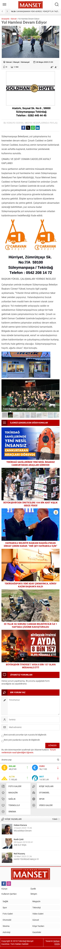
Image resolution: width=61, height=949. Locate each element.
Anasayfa (5, 18)
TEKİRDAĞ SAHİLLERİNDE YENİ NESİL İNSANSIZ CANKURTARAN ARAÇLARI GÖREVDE (30, 463)
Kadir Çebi (19, 839)
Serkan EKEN (56, 942)
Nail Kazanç (19, 853)
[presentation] (2, 11)
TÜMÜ (54, 819)
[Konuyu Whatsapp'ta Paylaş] (33, 128)
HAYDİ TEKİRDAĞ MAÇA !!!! (26, 859)
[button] (5, 415)
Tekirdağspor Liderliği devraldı (19, 408)
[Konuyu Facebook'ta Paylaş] (23, 128)
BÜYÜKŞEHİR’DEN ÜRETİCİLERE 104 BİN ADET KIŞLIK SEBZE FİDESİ (30, 504)
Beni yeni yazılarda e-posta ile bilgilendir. (22, 739)
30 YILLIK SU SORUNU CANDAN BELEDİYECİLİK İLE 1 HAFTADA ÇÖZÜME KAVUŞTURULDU (30, 625)
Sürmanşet (25, 62)
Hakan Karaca (20, 825)
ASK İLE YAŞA (20, 844)
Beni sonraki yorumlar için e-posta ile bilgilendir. (25, 734)
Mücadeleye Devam (23, 830)
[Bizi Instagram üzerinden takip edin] (9, 883)
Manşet (16, 62)
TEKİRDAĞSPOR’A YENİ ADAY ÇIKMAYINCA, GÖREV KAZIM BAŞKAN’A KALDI (30, 585)
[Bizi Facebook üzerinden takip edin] (3, 883)
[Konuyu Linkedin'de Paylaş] (38, 128)
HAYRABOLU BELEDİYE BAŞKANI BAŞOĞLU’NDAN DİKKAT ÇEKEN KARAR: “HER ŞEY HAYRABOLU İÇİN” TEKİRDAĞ (30, 545)
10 (56, 415)
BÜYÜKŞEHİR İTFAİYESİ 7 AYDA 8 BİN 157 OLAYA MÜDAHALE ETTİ (30, 666)
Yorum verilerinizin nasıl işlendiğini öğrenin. (28, 751)
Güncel (13, 18)
